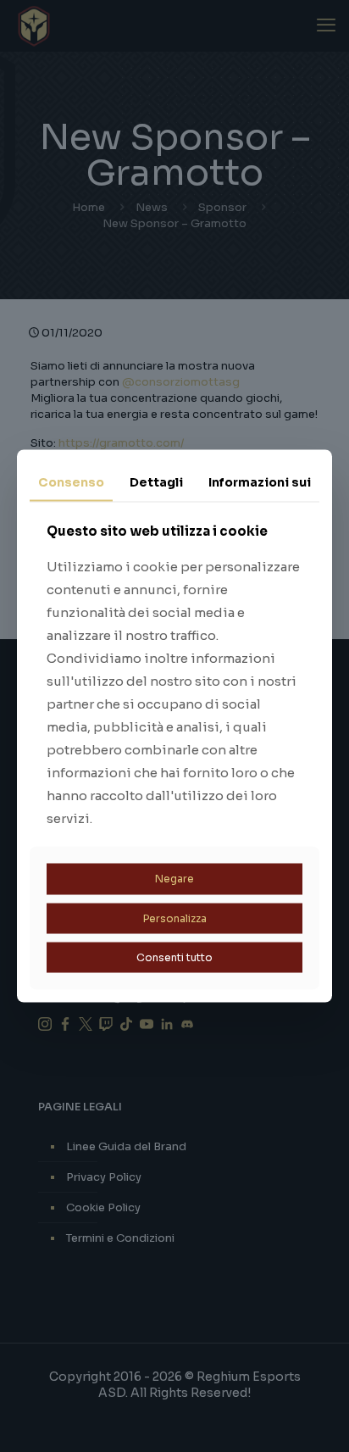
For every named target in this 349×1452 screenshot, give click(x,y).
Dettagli (156, 481)
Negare (174, 878)
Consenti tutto (174, 957)
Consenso (71, 481)
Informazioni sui (259, 481)
